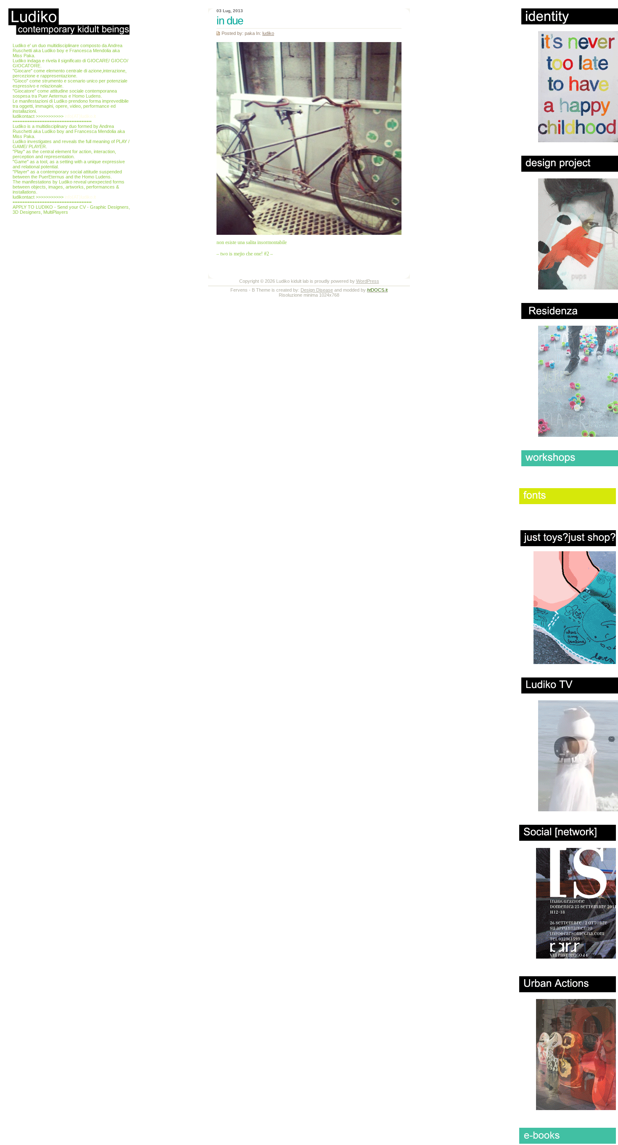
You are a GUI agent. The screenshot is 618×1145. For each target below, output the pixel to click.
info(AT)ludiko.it (80, 116)
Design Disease (317, 289)
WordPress (367, 281)
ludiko (268, 33)
